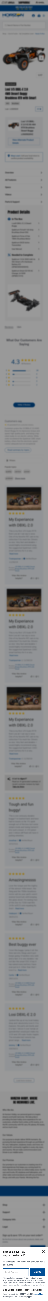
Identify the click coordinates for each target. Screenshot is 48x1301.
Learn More (38, 1294)
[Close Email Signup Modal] (43, 1251)
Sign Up (37, 1272)
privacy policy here (37, 1285)
